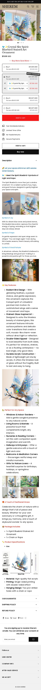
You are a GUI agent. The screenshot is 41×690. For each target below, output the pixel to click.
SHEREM (10, 7)
